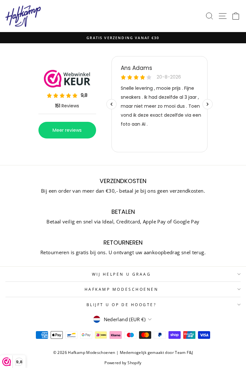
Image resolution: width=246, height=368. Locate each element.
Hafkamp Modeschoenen (122, 289)
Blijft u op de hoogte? (121, 304)
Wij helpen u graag (121, 274)
